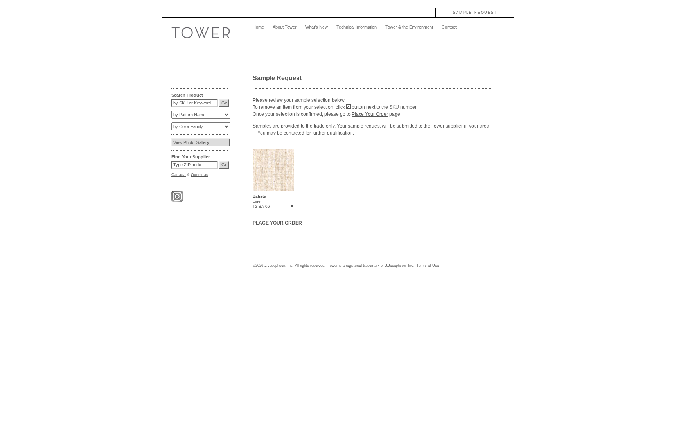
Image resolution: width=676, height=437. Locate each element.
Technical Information (356, 27)
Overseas (199, 175)
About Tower (285, 27)
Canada (178, 175)
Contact (449, 27)
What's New (316, 27)
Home (258, 27)
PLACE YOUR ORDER (277, 223)
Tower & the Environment (409, 27)
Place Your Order (370, 114)
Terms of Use (428, 266)
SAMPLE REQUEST (475, 12)
